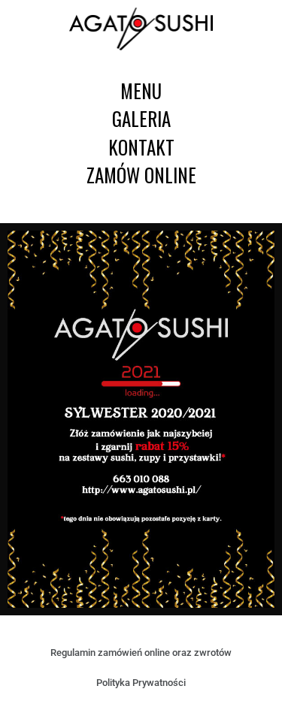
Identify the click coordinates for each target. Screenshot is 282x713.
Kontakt (141, 147)
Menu (141, 90)
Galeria (141, 118)
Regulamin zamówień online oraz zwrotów (141, 652)
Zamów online (141, 175)
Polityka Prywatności (141, 682)
